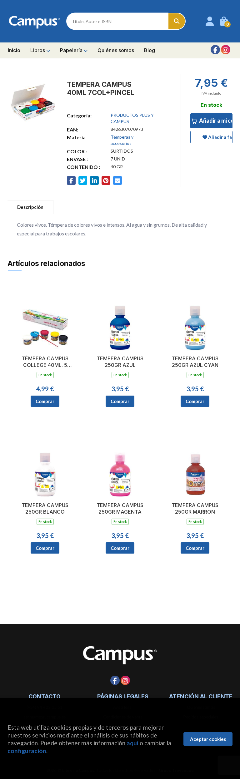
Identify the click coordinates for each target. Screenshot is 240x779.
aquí (132, 743)
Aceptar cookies (208, 739)
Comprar (45, 401)
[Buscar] (177, 21)
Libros (38, 50)
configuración (27, 750)
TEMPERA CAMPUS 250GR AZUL (120, 361)
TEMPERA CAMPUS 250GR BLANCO (45, 508)
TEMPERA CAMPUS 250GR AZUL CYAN (195, 361)
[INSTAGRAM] (225, 49)
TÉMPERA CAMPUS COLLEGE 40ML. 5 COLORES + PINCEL (45, 361)
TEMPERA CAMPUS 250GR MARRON (195, 508)
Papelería (72, 50)
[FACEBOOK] (215, 49)
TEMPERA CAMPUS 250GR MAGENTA (120, 508)
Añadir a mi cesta (215, 120)
